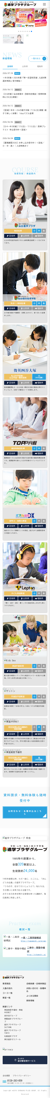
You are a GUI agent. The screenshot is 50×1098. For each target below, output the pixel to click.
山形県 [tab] (25, 66)
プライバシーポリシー (22, 1076)
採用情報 (30, 1001)
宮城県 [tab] (10, 66)
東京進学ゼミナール (12, 1039)
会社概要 (6, 1076)
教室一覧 (7, 998)
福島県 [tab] (40, 66)
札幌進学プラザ (10, 1036)
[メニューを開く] (44, 4)
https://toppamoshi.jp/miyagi (33, 939)
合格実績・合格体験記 (36, 984)
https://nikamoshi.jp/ (36, 951)
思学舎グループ (10, 1016)
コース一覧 (8, 993)
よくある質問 (32, 996)
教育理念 (7, 984)
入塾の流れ (8, 988)
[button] (18, 31)
